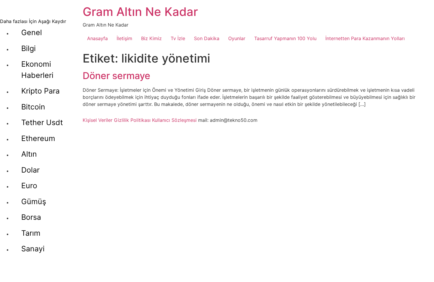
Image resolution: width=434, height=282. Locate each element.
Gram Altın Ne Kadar (140, 11)
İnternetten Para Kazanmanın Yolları (365, 38)
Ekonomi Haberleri (37, 70)
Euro (29, 185)
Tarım (30, 233)
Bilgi (28, 48)
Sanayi (33, 248)
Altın (29, 154)
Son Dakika (206, 38)
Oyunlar (236, 38)
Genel (31, 32)
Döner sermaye (116, 75)
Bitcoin (33, 106)
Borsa (31, 217)
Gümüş (33, 201)
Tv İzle (178, 38)
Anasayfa (97, 38)
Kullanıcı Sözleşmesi (174, 120)
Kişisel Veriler (97, 120)
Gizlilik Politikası (132, 120)
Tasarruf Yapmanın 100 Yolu (285, 38)
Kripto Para (40, 90)
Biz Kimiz (151, 38)
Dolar (30, 169)
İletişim (124, 38)
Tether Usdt (42, 122)
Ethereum (38, 138)
